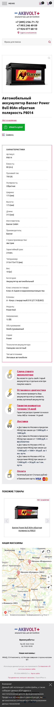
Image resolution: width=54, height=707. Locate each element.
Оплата (21, 471)
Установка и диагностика (31, 390)
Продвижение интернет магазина (21, 677)
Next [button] (47, 520)
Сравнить (9, 135)
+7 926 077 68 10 (27, 28)
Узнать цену (16, 127)
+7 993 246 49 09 (27, 25)
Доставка (22, 421)
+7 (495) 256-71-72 (27, 21)
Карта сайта (35, 673)
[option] (27, 516)
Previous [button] (6, 520)
